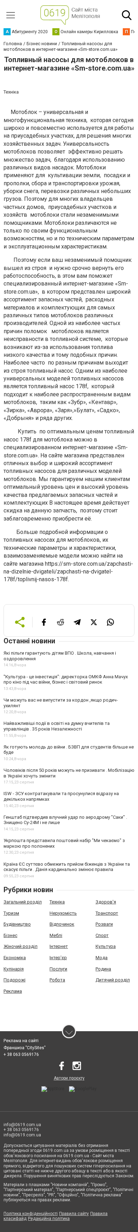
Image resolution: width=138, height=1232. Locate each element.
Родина (103, 969)
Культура (106, 946)
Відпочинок (62, 924)
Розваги (104, 924)
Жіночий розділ (21, 946)
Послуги (58, 969)
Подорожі (14, 979)
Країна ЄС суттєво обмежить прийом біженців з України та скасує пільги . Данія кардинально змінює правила (67, 866)
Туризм (11, 913)
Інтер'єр (58, 957)
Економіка (15, 957)
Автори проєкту (69, 1078)
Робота (57, 979)
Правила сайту (74, 1213)
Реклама (13, 991)
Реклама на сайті (21, 1040)
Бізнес (10, 935)
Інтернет (59, 946)
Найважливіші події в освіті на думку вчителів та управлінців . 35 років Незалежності (57, 726)
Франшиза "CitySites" (25, 1047)
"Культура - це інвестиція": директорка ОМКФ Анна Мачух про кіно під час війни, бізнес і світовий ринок (66, 679)
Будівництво (17, 924)
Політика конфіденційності (31, 1213)
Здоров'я (106, 902)
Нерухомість (63, 913)
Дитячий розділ (113, 979)
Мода (102, 957)
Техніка (57, 902)
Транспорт (107, 913)
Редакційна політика (49, 1218)
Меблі (56, 935)
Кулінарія (14, 969)
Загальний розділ (23, 902)
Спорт (102, 935)
